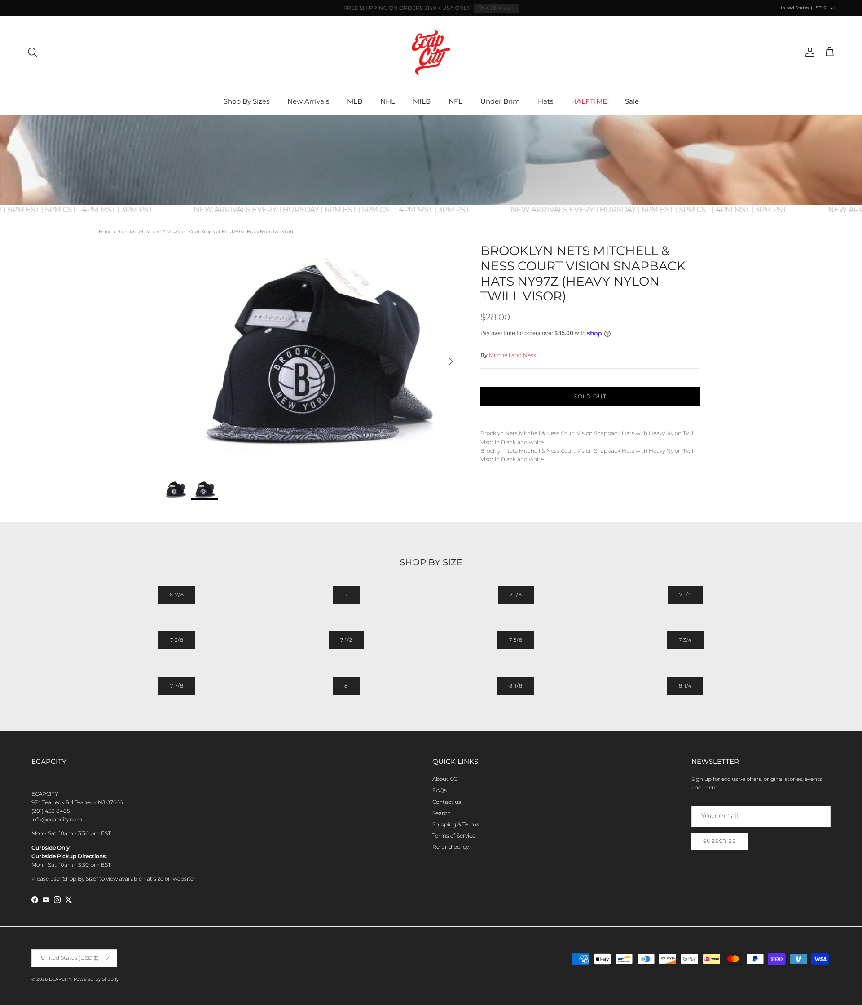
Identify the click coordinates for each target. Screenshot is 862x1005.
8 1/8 (515, 686)
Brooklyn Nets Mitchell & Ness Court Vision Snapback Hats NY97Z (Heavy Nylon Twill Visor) (205, 231)
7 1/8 (516, 594)
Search (441, 813)
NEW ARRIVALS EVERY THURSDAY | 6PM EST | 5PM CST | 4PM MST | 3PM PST (345, 209)
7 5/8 (516, 640)
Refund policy (450, 846)
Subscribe (719, 841)
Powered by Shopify (96, 979)
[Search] (32, 52)
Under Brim (500, 101)
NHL (387, 101)
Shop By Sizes (246, 101)
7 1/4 (685, 594)
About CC (444, 779)
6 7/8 (177, 594)
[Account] (808, 52)
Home (105, 231)
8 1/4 (685, 686)
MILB (422, 101)
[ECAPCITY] (431, 52)
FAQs (439, 790)
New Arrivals (308, 101)
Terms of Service (453, 835)
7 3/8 (177, 640)
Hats (545, 101)
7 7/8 (177, 686)
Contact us (446, 801)
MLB (354, 101)
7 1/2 (346, 640)
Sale (632, 101)
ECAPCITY (60, 979)
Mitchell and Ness (512, 355)
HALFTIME (589, 101)
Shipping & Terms (455, 824)
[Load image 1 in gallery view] (311, 356)
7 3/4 (685, 640)
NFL (455, 101)
